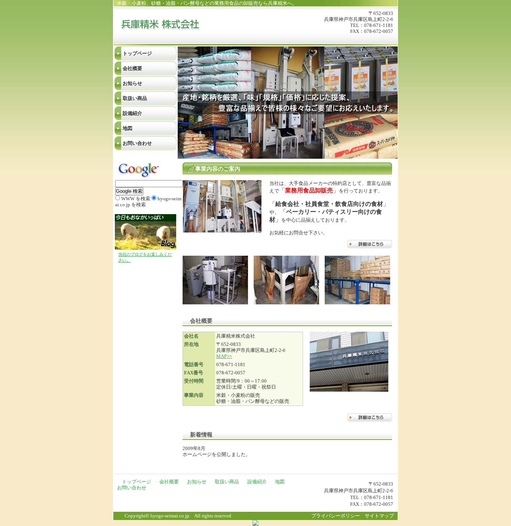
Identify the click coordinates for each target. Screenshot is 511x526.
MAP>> (224, 356)
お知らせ (132, 83)
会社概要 (132, 68)
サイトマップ (379, 516)
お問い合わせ (137, 143)
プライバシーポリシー (335, 516)
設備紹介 (132, 113)
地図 (127, 128)
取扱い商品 (135, 98)
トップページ (137, 53)
